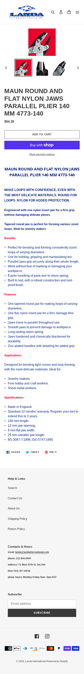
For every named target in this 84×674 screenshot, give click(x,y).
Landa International (35, 661)
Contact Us (15, 498)
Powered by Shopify (57, 661)
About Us (14, 508)
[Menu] (77, 12)
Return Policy (16, 528)
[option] (23, 68)
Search (12, 487)
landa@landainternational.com (32, 552)
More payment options (42, 154)
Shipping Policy (17, 518)
